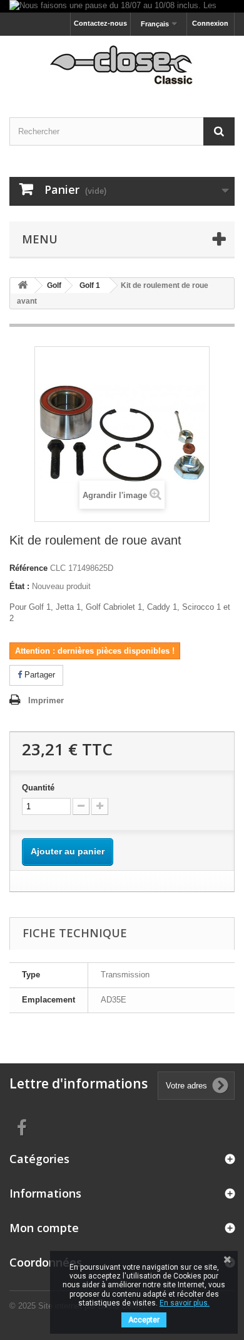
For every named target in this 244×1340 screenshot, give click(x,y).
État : (19, 586)
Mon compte (44, 1227)
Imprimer (46, 700)
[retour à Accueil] (22, 286)
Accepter (144, 1320)
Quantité (38, 787)
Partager (38, 674)
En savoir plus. (185, 1303)
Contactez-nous (100, 23)
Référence (28, 568)
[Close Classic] (122, 65)
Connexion (210, 23)
